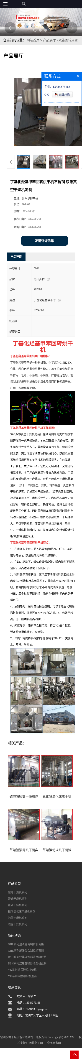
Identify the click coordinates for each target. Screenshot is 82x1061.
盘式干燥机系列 (17, 905)
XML (73, 1037)
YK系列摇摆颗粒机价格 (22, 970)
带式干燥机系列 (17, 898)
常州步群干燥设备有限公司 (16, 1037)
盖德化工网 (36, 1043)
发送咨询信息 (44, 240)
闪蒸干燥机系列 (17, 918)
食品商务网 (54, 1043)
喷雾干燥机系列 (17, 924)
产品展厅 (49, 40)
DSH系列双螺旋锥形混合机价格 (27, 957)
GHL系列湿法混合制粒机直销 (26, 950)
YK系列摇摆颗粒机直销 (22, 976)
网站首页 (33, 40)
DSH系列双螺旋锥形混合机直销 (27, 963)
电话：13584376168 (28, 1002)
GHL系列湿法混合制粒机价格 (26, 944)
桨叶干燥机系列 (17, 892)
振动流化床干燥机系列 (21, 911)
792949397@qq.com (36, 1009)
